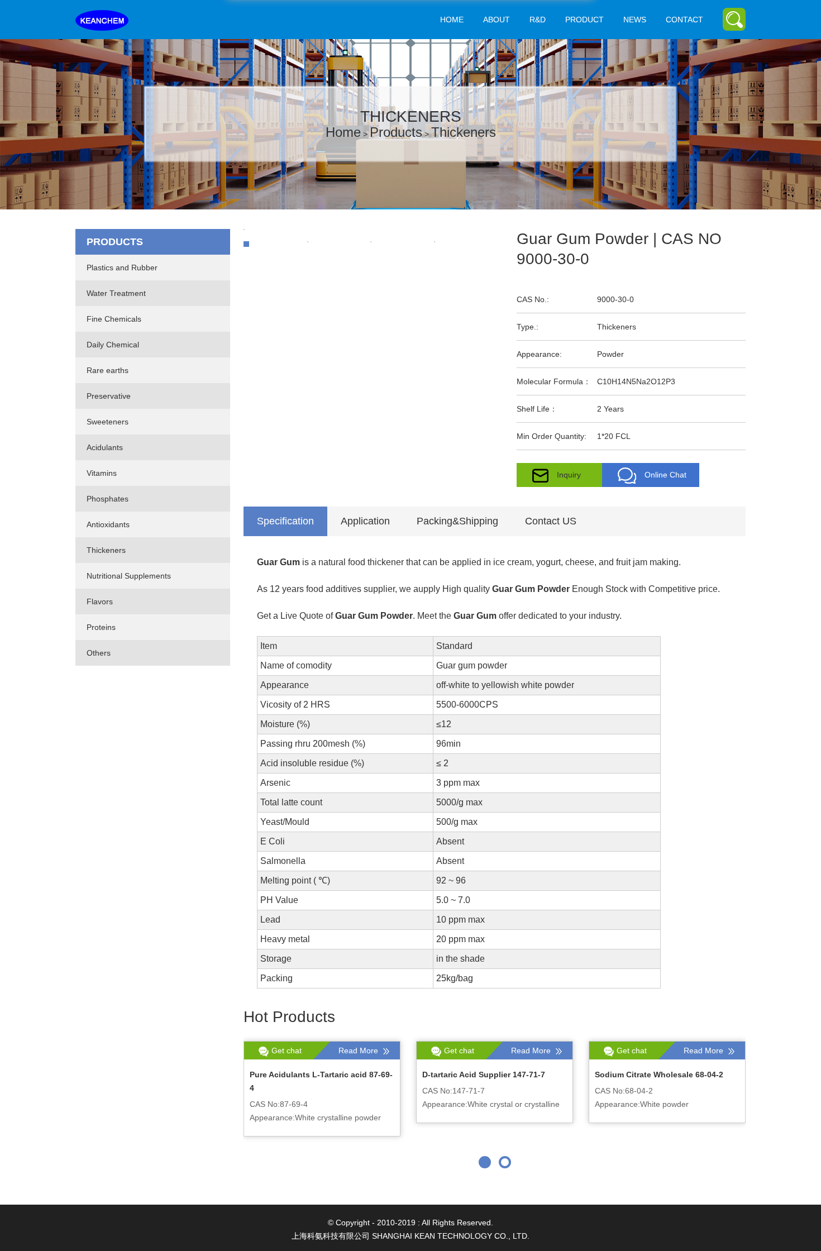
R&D (537, 19)
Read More (359, 1050)
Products (396, 132)
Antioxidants (108, 524)
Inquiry (569, 474)
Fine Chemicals (114, 318)
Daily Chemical (113, 344)
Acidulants (105, 447)
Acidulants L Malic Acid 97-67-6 (655, 1074)
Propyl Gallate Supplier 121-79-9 (311, 1074)
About (496, 19)
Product (584, 19)
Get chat (286, 1050)
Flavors (100, 601)
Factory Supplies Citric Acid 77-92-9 (490, 1074)
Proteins (101, 627)
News (634, 19)
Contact (684, 19)
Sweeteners (107, 421)
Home (452, 19)
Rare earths (107, 370)
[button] (485, 1162)
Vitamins (102, 473)
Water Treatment (116, 293)
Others (99, 652)
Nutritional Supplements (129, 575)
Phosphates (107, 498)
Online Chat (665, 474)
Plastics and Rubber (122, 267)
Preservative (109, 395)
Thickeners (463, 132)
